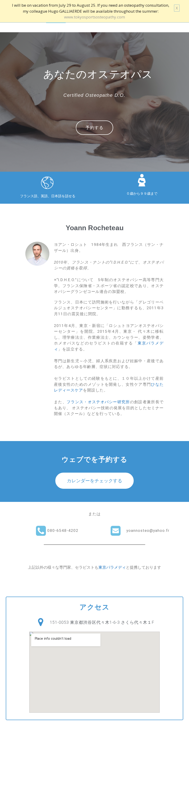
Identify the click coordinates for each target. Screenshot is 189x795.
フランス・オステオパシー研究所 (98, 402)
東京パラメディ (112, 567)
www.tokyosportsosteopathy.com (94, 17)
